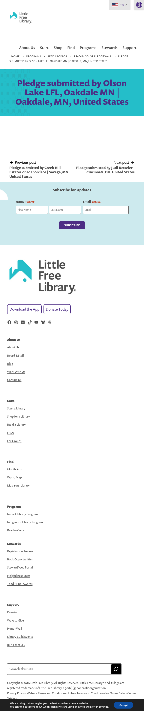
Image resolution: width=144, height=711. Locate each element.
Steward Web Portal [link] (20, 567)
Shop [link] (58, 47)
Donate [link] (12, 612)
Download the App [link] (24, 309)
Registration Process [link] (20, 551)
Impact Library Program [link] (22, 514)
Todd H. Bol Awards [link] (19, 584)
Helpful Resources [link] (18, 576)
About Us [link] (27, 47)
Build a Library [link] (16, 424)
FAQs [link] (10, 433)
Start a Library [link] (16, 408)
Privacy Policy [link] (16, 693)
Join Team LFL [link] (16, 645)
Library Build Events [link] (20, 636)
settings (103, 707)
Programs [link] (88, 47)
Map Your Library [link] (18, 485)
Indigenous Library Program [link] (25, 522)
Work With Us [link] (16, 372)
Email (92, 201)
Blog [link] (10, 364)
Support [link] (129, 47)
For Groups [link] (14, 441)
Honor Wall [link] (14, 628)
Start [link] (44, 47)
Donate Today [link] (57, 309)
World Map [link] (14, 477)
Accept (123, 705)
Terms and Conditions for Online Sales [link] (101, 693)
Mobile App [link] (14, 469)
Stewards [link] (109, 47)
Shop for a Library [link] (18, 416)
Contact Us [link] (14, 380)
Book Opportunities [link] (20, 559)
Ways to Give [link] (15, 620)
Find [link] (71, 47)
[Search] (116, 669)
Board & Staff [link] (15, 355)
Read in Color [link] (15, 530)
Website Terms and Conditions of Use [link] (51, 693)
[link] (139, 5)
